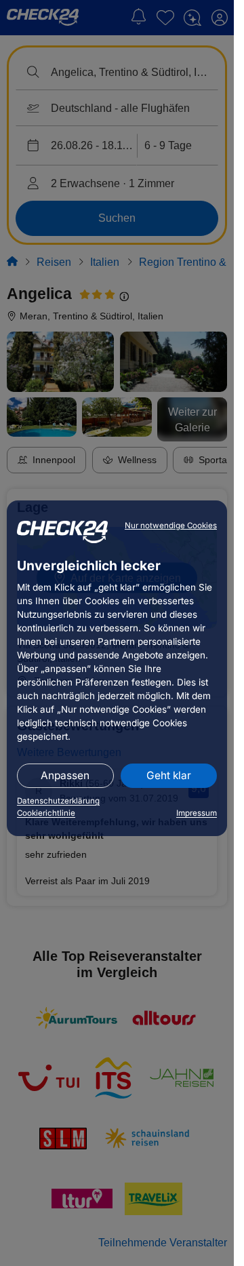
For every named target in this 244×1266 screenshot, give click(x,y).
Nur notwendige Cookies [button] (171, 525)
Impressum (196, 813)
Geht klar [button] (168, 775)
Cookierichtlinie (46, 813)
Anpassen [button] (65, 775)
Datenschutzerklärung (58, 801)
